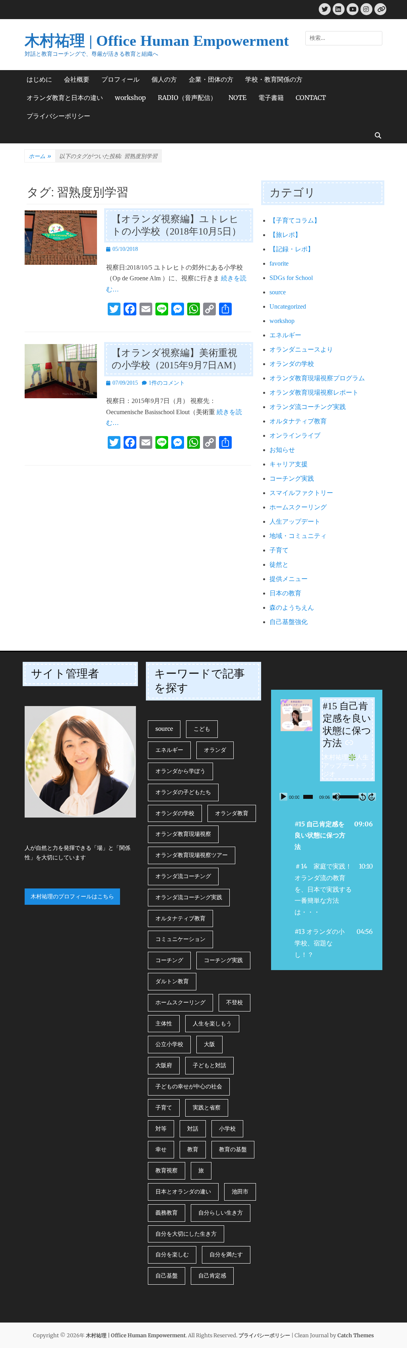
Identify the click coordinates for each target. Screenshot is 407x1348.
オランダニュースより (301, 349)
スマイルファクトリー (301, 492)
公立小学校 (169, 1044)
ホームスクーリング (298, 507)
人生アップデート (294, 521)
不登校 (234, 1002)
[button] (326, 835)
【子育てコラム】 (294, 220)
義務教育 (166, 1212)
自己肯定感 (212, 1275)
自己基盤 (166, 1275)
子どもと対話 (209, 1065)
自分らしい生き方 (220, 1212)
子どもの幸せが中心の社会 (188, 1086)
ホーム (40, 156)
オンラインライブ (294, 435)
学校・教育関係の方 (273, 79)
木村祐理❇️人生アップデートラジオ (346, 765)
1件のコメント (167, 383)
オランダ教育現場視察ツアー (191, 855)
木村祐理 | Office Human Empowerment (157, 40)
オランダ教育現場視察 (183, 833)
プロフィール (120, 79)
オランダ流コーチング (183, 876)
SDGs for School (291, 277)
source (277, 292)
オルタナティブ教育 (298, 421)
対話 (192, 1128)
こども (202, 728)
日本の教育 (285, 593)
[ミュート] (336, 797)
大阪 (209, 1044)
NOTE (237, 98)
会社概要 (76, 79)
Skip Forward (372, 797)
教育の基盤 (233, 1149)
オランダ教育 (231, 813)
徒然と (279, 564)
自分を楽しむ (172, 1254)
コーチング (169, 960)
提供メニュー (288, 578)
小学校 (227, 1128)
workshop (130, 98)
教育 (192, 1149)
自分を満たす (226, 1254)
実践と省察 (207, 1107)
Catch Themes (355, 1335)
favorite (279, 263)
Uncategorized (287, 306)
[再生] (283, 797)
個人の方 (164, 79)
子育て (279, 550)
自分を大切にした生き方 (186, 1233)
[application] (326, 797)
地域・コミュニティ (298, 535)
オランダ (215, 749)
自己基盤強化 (288, 621)
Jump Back (362, 797)
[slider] (308, 797)
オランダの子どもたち (183, 792)
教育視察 (166, 1170)
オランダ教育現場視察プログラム (317, 378)
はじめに (39, 79)
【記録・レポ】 (291, 249)
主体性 (163, 1023)
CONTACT (311, 98)
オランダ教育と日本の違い (65, 98)
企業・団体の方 (211, 79)
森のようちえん (291, 607)
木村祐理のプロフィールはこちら (72, 896)
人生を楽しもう (212, 1023)
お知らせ (282, 449)
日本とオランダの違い (183, 1191)
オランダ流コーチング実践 (307, 406)
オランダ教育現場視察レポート (314, 392)
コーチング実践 (291, 478)
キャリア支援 (288, 464)
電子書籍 (271, 98)
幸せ (161, 1149)
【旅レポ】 (285, 234)
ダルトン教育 (172, 981)
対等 (161, 1128)
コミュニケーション (180, 939)
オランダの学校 (291, 363)
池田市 (240, 1191)
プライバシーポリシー (58, 116)
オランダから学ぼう (180, 771)
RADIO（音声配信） (187, 98)
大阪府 (163, 1065)
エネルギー (285, 335)
